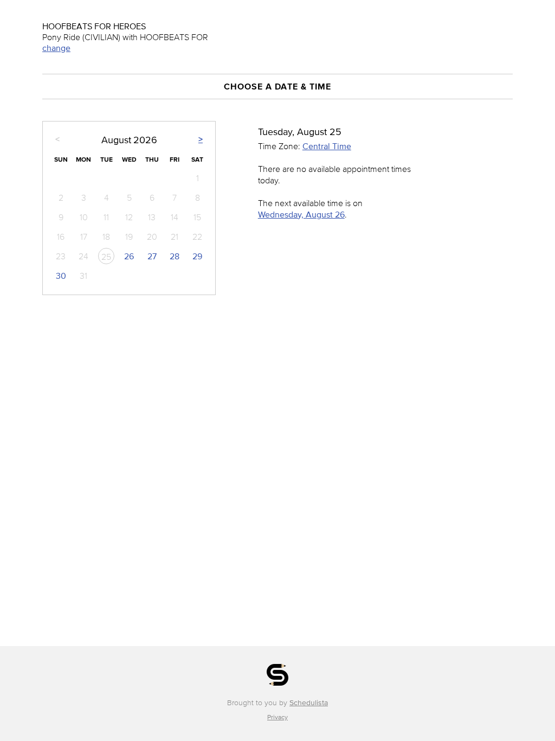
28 (174, 256)
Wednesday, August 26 (301, 214)
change (56, 48)
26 (129, 256)
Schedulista (308, 703)
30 (61, 275)
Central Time (326, 146)
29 (197, 256)
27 (152, 256)
